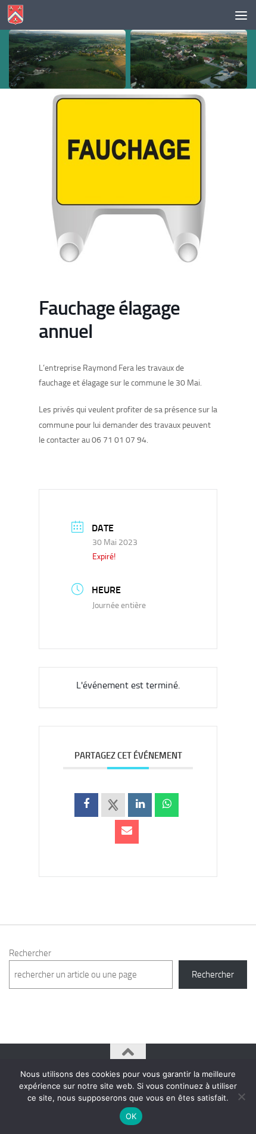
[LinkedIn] (140, 805)
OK (131, 1116)
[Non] (241, 1096)
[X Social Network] (113, 805)
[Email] (127, 832)
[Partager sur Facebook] (86, 805)
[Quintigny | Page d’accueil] (18, 15)
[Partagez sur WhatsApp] (167, 805)
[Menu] (241, 15)
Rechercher (30, 953)
